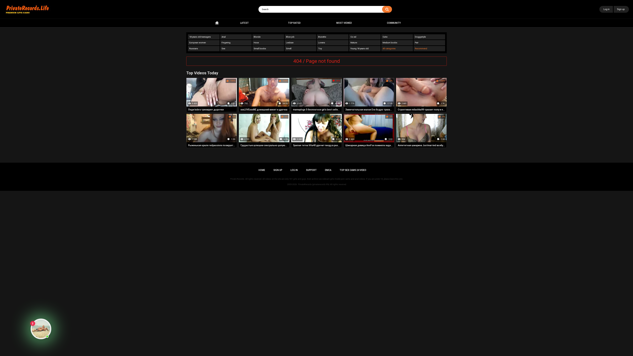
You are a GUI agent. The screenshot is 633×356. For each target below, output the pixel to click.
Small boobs (260, 48)
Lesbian (290, 42)
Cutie (385, 37)
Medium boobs (390, 42)
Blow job (290, 37)
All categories (389, 48)
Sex (223, 48)
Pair (416, 42)
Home (217, 23)
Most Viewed (344, 23)
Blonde (257, 37)
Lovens (321, 42)
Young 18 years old (359, 48)
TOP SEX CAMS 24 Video (353, 170)
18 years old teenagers (200, 37)
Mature (353, 42)
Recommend (421, 48)
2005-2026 (292, 184)
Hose (256, 42)
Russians (193, 48)
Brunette (322, 37)
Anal (224, 37)
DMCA (328, 170)
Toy (320, 48)
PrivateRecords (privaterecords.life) (313, 184)
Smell (288, 48)
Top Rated (294, 23)
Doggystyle (420, 37)
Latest (244, 23)
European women (197, 42)
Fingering (226, 42)
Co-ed (353, 37)
